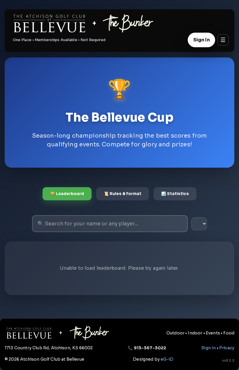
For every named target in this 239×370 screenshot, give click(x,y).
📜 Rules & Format (122, 193)
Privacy (226, 347)
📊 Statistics (175, 193)
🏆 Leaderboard (67, 193)
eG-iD (167, 359)
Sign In (201, 40)
